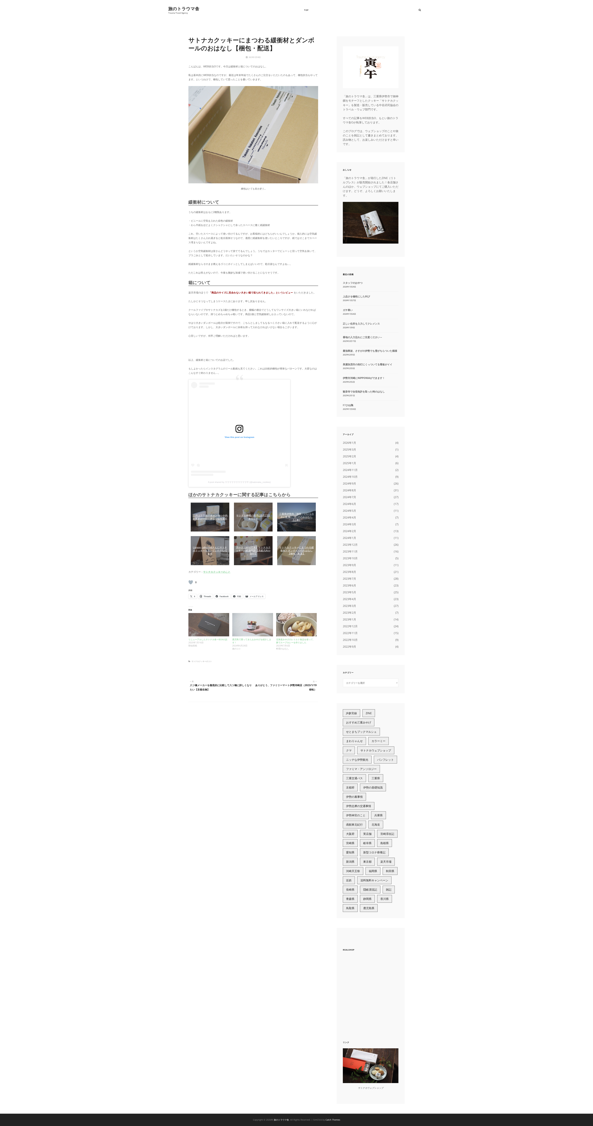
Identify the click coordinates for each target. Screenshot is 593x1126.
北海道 (376, 824)
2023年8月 (349, 572)
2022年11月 (350, 633)
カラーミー (378, 741)
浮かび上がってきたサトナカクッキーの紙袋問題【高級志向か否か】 (253, 550)
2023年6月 (349, 585)
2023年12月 (350, 544)
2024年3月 (349, 524)
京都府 (350, 787)
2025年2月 (349, 456)
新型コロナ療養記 (374, 852)
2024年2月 (349, 531)
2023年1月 (349, 619)
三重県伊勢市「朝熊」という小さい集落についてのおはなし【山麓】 (296, 517)
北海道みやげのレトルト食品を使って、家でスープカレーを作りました (295, 641)
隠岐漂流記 (370, 889)
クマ (349, 750)
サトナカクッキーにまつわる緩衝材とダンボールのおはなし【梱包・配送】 (296, 550)
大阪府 (350, 834)
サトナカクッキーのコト (201, 661)
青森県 (350, 899)
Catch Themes (333, 1119)
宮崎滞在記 (387, 834)
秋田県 (390, 871)
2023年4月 (349, 599)
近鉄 (349, 880)
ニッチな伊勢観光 (357, 759)
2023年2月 (349, 612)
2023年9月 (349, 565)
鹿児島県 (368, 908)
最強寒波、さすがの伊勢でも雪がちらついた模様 (370, 350)
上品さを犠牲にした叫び (356, 296)
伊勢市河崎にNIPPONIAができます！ (364, 378)
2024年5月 (349, 510)
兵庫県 (378, 815)
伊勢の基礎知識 (373, 787)
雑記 (388, 889)
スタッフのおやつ (353, 283)
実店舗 (367, 834)
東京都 (367, 861)
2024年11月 (350, 470)
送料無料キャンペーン (374, 880)
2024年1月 (349, 538)
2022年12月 (350, 626)
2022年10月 (350, 640)
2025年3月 (349, 449)
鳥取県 (350, 908)
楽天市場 (385, 861)
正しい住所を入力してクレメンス (361, 323)
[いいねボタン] (190, 582)
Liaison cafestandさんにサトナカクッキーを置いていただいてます (210, 550)
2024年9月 (349, 483)
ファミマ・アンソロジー (361, 769)
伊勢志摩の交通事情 (358, 806)
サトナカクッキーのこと (216, 572)
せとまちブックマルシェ (361, 732)
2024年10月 (350, 477)
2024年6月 (349, 504)
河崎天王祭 (353, 871)
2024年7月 (349, 497)
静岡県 (367, 899)
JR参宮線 (351, 713)
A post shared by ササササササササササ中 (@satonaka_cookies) (239, 482)
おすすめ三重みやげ (358, 722)
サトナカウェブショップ (375, 750)
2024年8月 (349, 490)
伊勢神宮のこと (356, 815)
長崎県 (350, 889)
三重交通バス (354, 778)
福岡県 (373, 871)
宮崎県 (350, 843)
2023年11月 (350, 551)
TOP (306, 10)
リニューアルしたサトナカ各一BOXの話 (207, 639)
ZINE (369, 713)
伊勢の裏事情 (354, 797)
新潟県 (350, 861)
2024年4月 (349, 517)
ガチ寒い (348, 310)
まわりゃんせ (354, 741)
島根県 (384, 843)
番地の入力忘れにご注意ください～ (362, 337)
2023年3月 (349, 606)
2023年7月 (349, 578)
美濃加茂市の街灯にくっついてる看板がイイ (367, 364)
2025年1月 (349, 463)
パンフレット (385, 759)
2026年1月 (349, 443)
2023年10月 (350, 558)
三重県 (376, 778)
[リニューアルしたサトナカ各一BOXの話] (208, 624)
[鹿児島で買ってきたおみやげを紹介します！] (252, 624)
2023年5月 (349, 592)
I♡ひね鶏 (348, 405)
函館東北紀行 (354, 824)
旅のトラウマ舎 (183, 8)
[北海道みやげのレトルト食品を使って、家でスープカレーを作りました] (296, 624)
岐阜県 (367, 843)
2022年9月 (349, 646)
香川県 (384, 899)
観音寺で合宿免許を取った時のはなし (364, 391)
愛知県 (350, 852)
